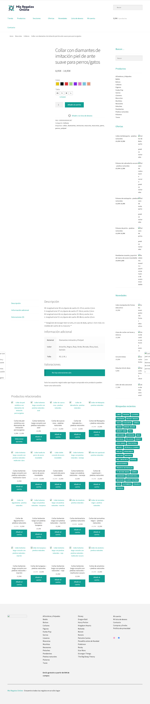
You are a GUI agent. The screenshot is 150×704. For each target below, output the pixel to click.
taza (118, 484)
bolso (119, 451)
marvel (133, 459)
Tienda (10, 18)
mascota (87, 126)
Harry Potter (83, 622)
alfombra (127, 484)
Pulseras (119, 114)
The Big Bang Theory (86, 656)
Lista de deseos (77, 18)
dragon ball (132, 476)
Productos (21, 18)
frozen (126, 414)
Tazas (118, 117)
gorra (134, 472)
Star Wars (82, 650)
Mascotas (18, 36)
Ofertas (51, 18)
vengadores (122, 464)
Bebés (118, 79)
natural (120, 439)
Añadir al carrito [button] (38, 438)
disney (138, 439)
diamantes (72, 126)
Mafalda (81, 628)
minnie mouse (129, 427)
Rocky (80, 647)
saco (119, 423)
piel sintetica (122, 459)
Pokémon (82, 644)
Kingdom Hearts (84, 625)
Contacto (11, 27)
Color (58, 80)
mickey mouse (132, 419)
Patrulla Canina (132, 447)
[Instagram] (114, 638)
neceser (120, 480)
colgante (127, 423)
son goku (121, 435)
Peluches (119, 106)
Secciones (37, 18)
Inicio (11, 36)
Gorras (118, 93)
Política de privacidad (121, 628)
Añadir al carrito (74, 104)
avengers (121, 476)
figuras (136, 484)
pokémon (120, 419)
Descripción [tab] (16, 303)
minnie (119, 427)
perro (102, 126)
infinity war (122, 431)
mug (138, 435)
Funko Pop (119, 90)
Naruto (81, 635)
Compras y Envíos (120, 625)
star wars (121, 443)
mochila (128, 455)
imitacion (80, 126)
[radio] (57, 84)
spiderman (128, 451)
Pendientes (120, 109)
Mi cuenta (91, 18)
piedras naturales (125, 468)
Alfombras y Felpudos (123, 76)
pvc (130, 431)
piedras (120, 488)
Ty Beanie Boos (123, 472)
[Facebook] (119, 638)
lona (119, 414)
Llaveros (119, 95)
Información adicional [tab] (20, 310)
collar (65, 126)
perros (57, 128)
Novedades (62, 18)
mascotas (95, 126)
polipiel (63, 128)
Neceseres (119, 104)
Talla (58, 89)
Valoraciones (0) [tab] (17, 317)
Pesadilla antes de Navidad (88, 641)
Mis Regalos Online (15, 690)
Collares (26, 36)
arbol (136, 423)
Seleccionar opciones (19, 440)
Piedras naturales (122, 112)
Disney (80, 616)
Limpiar (63, 97)
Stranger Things (84, 653)
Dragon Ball (83, 619)
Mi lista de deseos (120, 619)
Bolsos (118, 82)
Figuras (118, 87)
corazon (130, 435)
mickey (119, 447)
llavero (134, 414)
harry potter (132, 480)
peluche (129, 439)
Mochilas (119, 101)
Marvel (80, 632)
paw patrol (132, 443)
